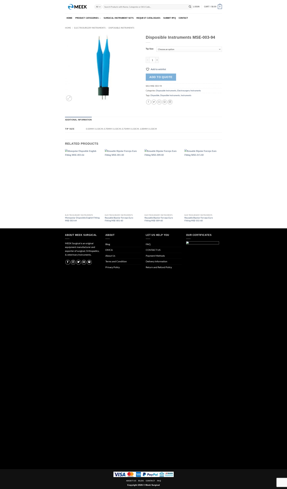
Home (68, 28)
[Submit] (190, 6)
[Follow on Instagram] (73, 262)
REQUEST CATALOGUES (148, 18)
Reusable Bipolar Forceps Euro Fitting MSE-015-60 (198, 219)
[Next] (221, 188)
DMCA (109, 249)
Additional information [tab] (78, 120)
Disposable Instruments (121, 28)
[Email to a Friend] (159, 102)
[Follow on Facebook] (67, 262)
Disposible (155, 95)
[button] (196, 7)
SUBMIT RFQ (169, 18)
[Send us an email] (83, 262)
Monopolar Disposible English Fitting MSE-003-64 (82, 219)
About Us (110, 255)
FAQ (148, 244)
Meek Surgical (152, 485)
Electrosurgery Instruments (90, 28)
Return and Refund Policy (159, 267)
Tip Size (149, 49)
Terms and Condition (116, 261)
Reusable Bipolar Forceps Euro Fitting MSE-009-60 (159, 219)
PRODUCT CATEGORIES (87, 18)
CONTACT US (153, 249)
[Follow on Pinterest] (89, 262)
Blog (107, 244)
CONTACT (183, 18)
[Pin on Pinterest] (164, 102)
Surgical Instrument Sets (119, 18)
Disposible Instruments (170, 95)
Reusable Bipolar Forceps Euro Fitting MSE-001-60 (119, 219)
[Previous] (65, 188)
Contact (150, 481)
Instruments (186, 95)
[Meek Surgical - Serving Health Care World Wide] (77, 7)
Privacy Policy (112, 267)
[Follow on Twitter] (78, 262)
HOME (69, 18)
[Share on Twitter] (153, 102)
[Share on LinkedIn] (170, 102)
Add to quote (160, 77)
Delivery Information (156, 261)
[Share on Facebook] (148, 102)
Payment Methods (155, 255)
